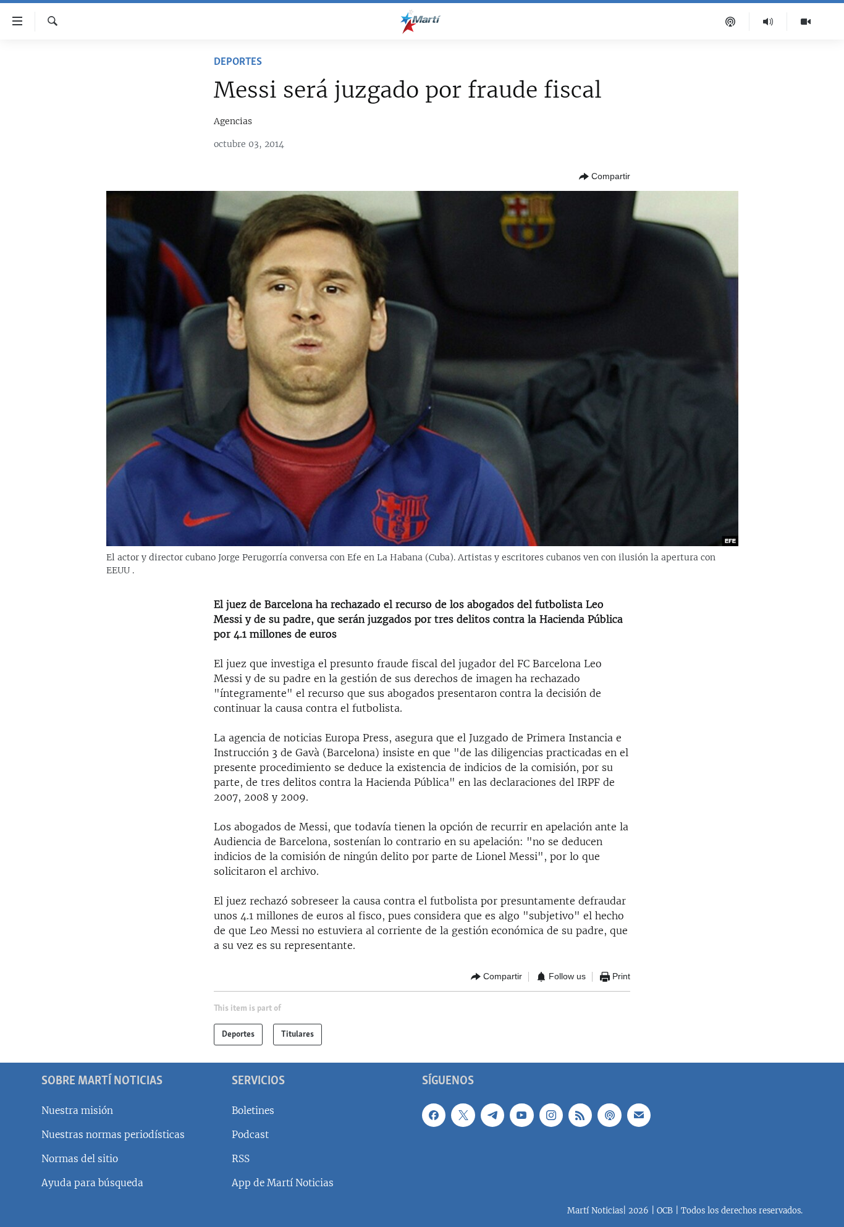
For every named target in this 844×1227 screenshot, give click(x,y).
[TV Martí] (805, 21)
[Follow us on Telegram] (492, 1115)
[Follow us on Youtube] (521, 1115)
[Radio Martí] (768, 21)
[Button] (604, 176)
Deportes (238, 62)
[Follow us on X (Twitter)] (463, 1115)
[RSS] (580, 1115)
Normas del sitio (79, 1159)
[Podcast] (730, 21)
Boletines (253, 1110)
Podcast (250, 1135)
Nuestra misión (77, 1110)
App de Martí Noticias (283, 1183)
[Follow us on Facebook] (433, 1115)
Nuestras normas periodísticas (113, 1135)
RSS (241, 1159)
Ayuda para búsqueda (92, 1183)
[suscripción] (639, 1115)
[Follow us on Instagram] (551, 1115)
